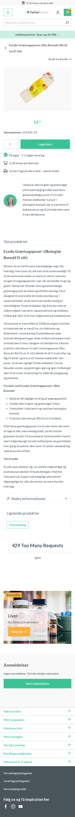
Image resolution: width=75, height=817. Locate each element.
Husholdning (17, 524)
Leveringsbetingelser (17, 781)
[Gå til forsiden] (37, 12)
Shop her (17, 631)
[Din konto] (58, 12)
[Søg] (67, 22)
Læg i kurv (45, 144)
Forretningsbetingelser (18, 773)
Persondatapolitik (15, 789)
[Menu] (8, 12)
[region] (37, 87)
